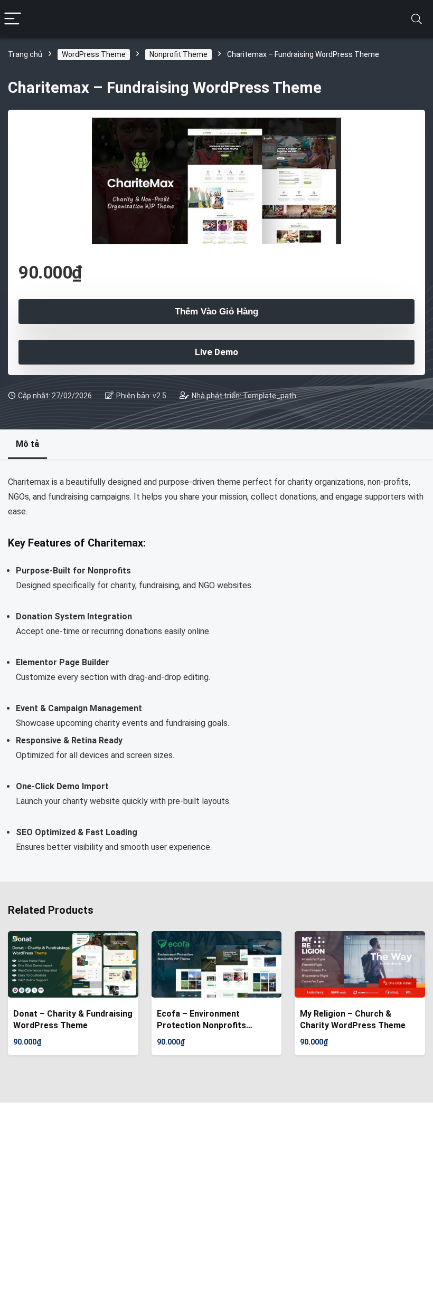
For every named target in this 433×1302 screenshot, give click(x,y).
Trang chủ (25, 54)
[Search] (416, 19)
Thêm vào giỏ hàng (216, 312)
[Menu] (12, 19)
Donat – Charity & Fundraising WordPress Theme (73, 1019)
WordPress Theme (94, 54)
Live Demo (216, 352)
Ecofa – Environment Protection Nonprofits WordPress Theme (201, 1020)
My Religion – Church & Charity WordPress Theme (353, 1019)
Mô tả (27, 444)
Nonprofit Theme (178, 54)
